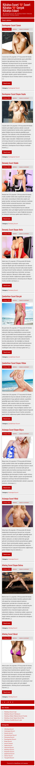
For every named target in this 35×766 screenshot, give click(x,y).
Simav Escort (8, 756)
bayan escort (8, 733)
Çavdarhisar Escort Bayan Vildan (14, 362)
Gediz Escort (8, 745)
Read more (6, 83)
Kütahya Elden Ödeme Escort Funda (15, 716)
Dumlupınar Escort (14, 88)
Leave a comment (24, 29)
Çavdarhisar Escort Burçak (12, 296)
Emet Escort (8, 741)
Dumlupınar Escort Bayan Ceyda (14, 94)
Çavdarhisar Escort (14, 357)
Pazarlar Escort (9, 751)
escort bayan (8, 743)
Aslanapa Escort (13, 492)
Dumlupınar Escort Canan (11, 25)
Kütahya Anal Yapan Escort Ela (14, 718)
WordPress (17, 763)
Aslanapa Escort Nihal (10, 498)
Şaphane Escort (9, 753)
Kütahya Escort (9, 749)
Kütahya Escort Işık (10, 712)
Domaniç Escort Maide (10, 162)
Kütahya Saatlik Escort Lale (13, 720)
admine (15, 29)
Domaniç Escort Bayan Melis (12, 229)
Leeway (25, 763)
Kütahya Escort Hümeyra (12, 714)
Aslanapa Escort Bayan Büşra (13, 429)
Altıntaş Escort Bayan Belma (12, 565)
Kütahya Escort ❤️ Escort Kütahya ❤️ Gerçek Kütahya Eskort (16, 7)
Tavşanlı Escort (9, 758)
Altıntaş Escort (12, 628)
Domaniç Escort (13, 223)
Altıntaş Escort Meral (10, 633)
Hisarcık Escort (9, 747)
